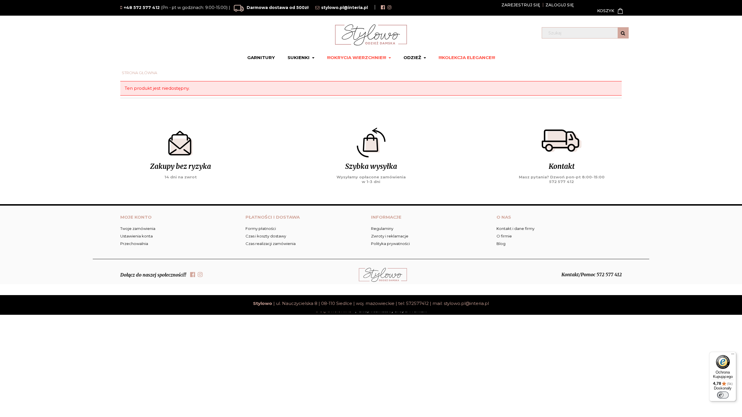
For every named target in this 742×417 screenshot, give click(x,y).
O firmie (504, 236)
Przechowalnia (134, 243)
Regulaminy (382, 228)
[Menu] (732, 355)
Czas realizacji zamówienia (270, 243)
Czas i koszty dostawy (265, 236)
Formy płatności (260, 228)
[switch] (723, 395)
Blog (501, 243)
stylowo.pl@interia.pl (466, 303)
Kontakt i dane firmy (515, 228)
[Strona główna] (371, 34)
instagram (390, 7)
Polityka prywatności (390, 243)
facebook (383, 7)
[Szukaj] (623, 33)
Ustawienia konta (136, 236)
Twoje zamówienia (137, 228)
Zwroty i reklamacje (389, 236)
